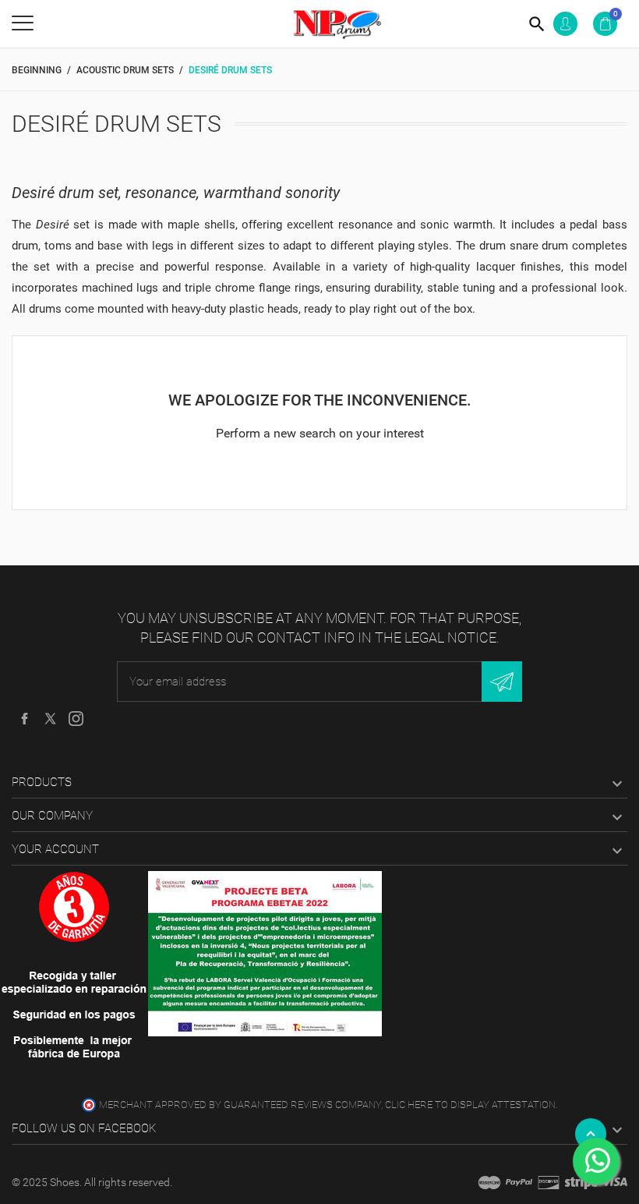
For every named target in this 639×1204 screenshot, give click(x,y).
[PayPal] (519, 1182)
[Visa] (614, 1182)
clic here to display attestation (470, 1104)
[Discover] (548, 1182)
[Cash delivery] (581, 1182)
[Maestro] (489, 1182)
